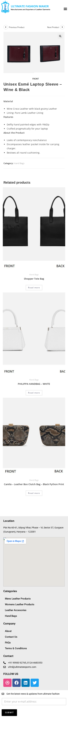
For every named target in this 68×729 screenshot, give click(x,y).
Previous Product (16, 27)
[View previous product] (5, 27)
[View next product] (62, 27)
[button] (65, 8)
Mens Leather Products (18, 598)
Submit (9, 712)
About (8, 631)
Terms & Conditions (16, 648)
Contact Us (11, 636)
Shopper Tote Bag (34, 278)
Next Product (53, 27)
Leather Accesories (15, 610)
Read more (34, 287)
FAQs (8, 642)
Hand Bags (19, 163)
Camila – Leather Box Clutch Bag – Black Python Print (34, 484)
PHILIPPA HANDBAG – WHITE (34, 383)
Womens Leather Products (19, 604)
